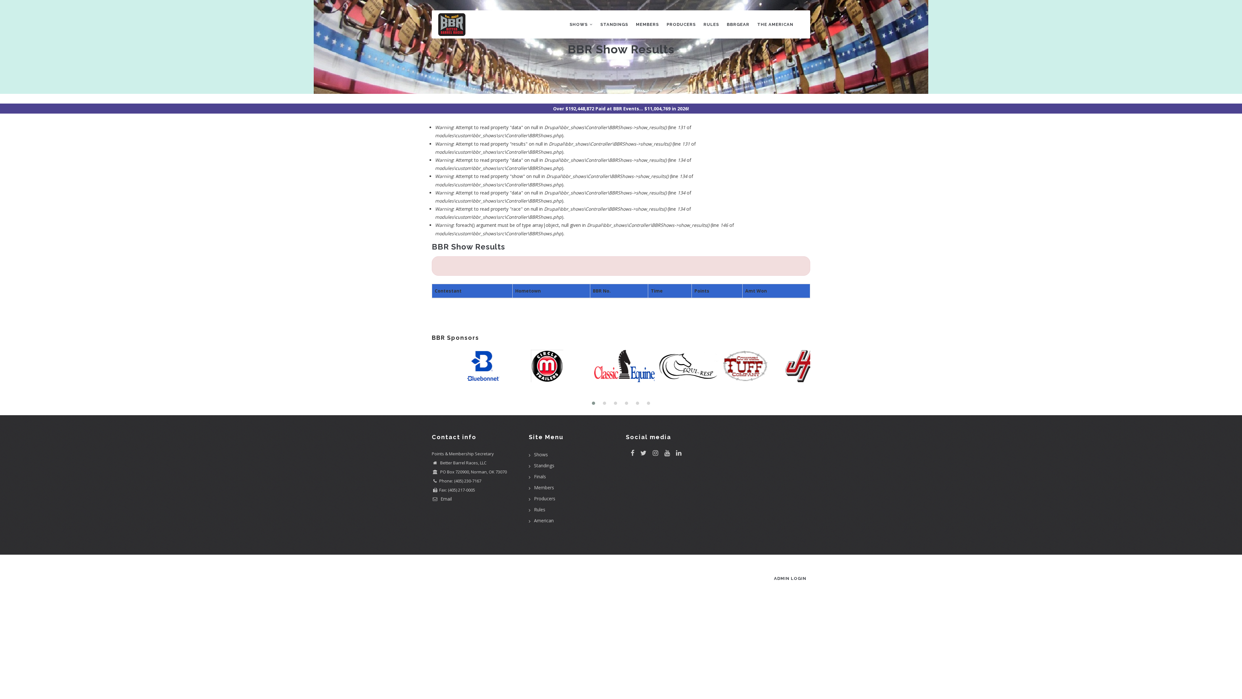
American (544, 520)
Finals (540, 476)
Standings (614, 24)
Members (647, 24)
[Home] (451, 23)
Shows (579, 24)
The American (775, 24)
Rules (711, 24)
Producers (681, 24)
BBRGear (738, 24)
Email (445, 499)
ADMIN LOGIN (790, 578)
